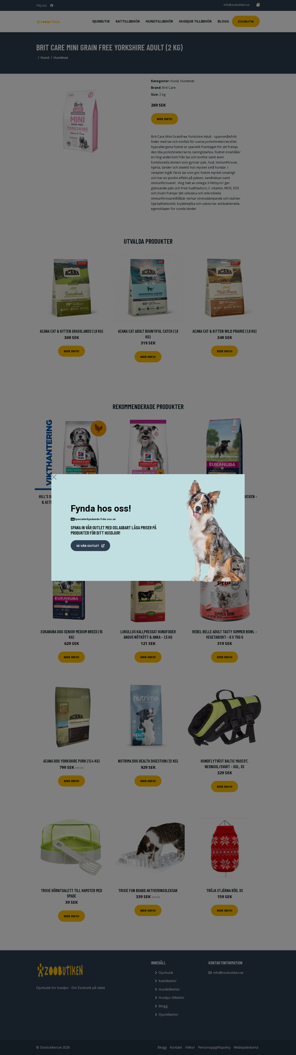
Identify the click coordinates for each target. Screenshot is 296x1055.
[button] (90, 545)
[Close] (53, 477)
